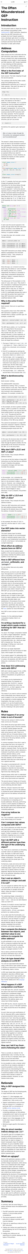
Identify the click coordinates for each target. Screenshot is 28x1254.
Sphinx (11, 1250)
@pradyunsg (17, 1250)
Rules (5, 608)
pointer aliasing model (13, 1108)
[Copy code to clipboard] (25, 92)
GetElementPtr (5, 32)
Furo (22, 1250)
